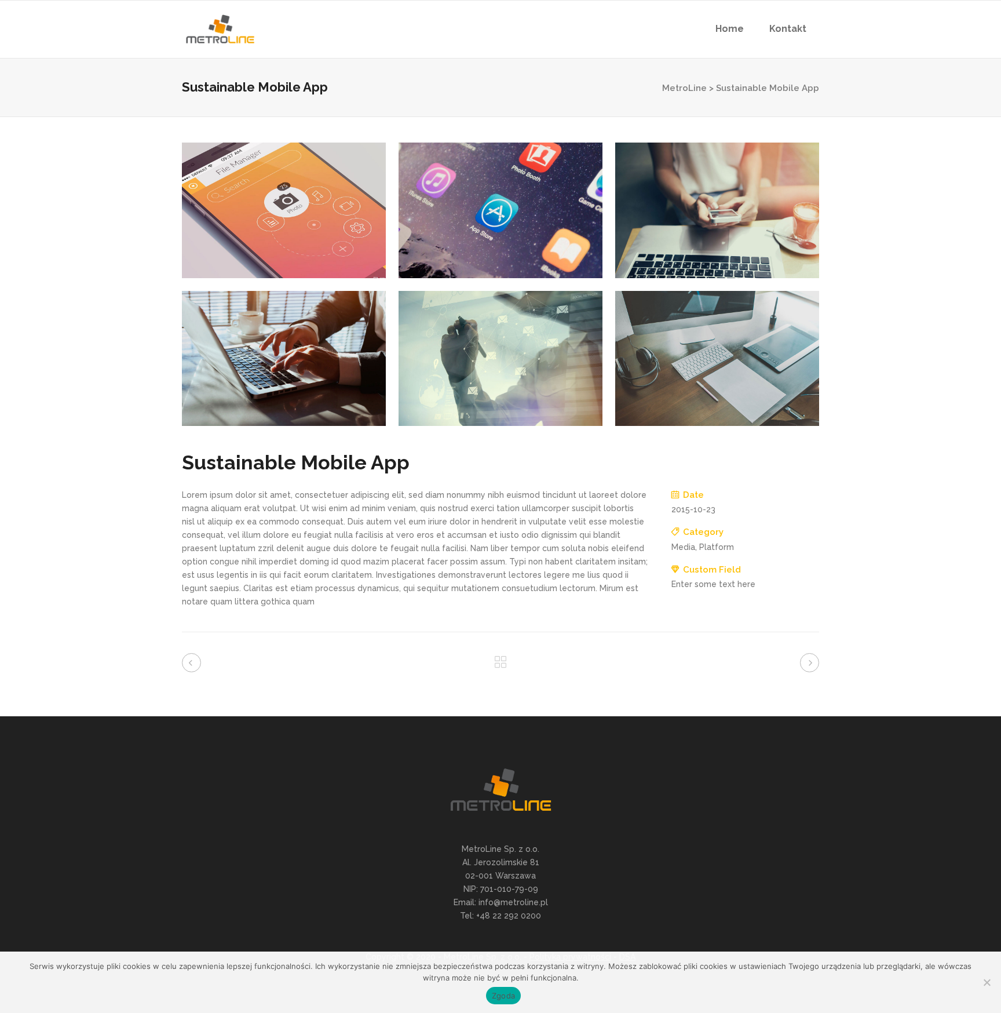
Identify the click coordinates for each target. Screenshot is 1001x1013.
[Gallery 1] (284, 210)
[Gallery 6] (717, 359)
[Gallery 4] (284, 359)
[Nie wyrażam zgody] (986, 982)
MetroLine (684, 88)
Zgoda (503, 995)
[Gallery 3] (717, 210)
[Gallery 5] (500, 359)
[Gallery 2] (500, 210)
